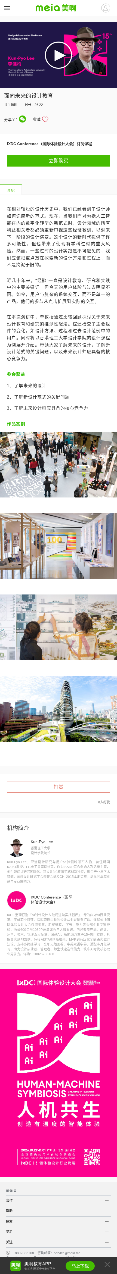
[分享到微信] (22, 119)
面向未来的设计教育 (28, 96)
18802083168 (23, 1253)
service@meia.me (67, 1253)
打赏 (58, 787)
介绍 (11, 190)
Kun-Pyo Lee (42, 842)
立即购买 (58, 161)
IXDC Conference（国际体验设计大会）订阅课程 (49, 144)
